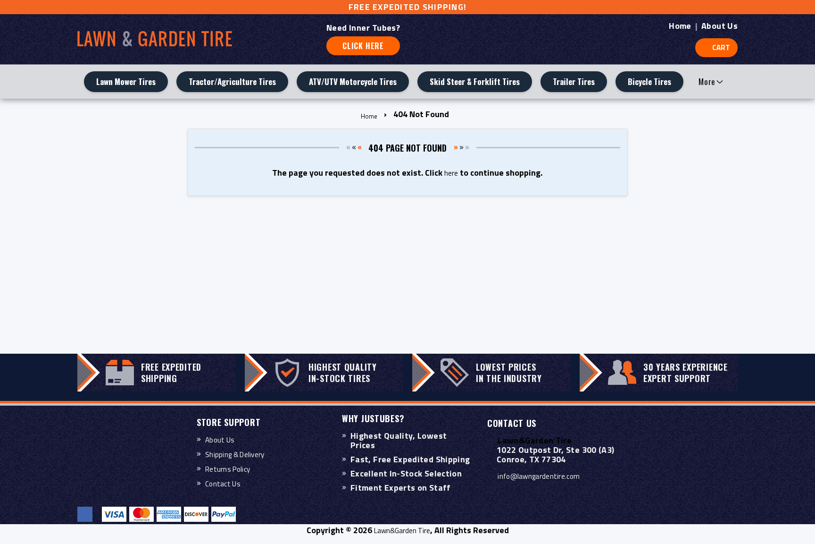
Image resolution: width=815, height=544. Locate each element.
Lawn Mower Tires (126, 81)
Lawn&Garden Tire (402, 530)
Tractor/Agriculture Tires (232, 81)
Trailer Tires (574, 81)
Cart (721, 47)
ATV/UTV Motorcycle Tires (353, 81)
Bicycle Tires (649, 81)
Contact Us (223, 483)
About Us (719, 26)
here (451, 173)
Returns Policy (227, 469)
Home (680, 26)
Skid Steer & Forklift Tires (475, 81)
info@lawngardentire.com (539, 476)
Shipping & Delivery (235, 454)
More (707, 81)
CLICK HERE (363, 45)
